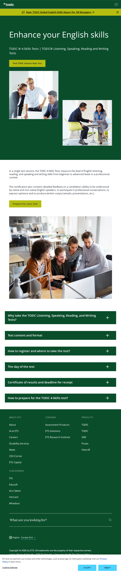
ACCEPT (87, 567)
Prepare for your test (25, 203)
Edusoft (13, 484)
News (12, 449)
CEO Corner (15, 456)
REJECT (107, 567)
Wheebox (14, 503)
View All (86, 449)
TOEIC (85, 431)
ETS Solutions (52, 431)
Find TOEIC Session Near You (27, 63)
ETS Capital (15, 462)
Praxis (85, 443)
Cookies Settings (9, 567)
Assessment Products (57, 424)
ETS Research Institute (57, 437)
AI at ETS (14, 431)
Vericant (13, 497)
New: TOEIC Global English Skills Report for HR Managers (58, 12)
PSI (11, 478)
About (12, 424)
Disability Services (19, 443)
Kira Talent (15, 490)
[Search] (110, 520)
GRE (84, 437)
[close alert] (117, 12)
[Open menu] (117, 4)
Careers (13, 437)
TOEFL (85, 424)
